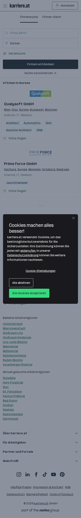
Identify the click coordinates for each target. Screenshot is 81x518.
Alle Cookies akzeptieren (29, 293)
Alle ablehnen (21, 283)
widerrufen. (28, 250)
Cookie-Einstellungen (40, 271)
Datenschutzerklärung (23, 255)
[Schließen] (73, 218)
